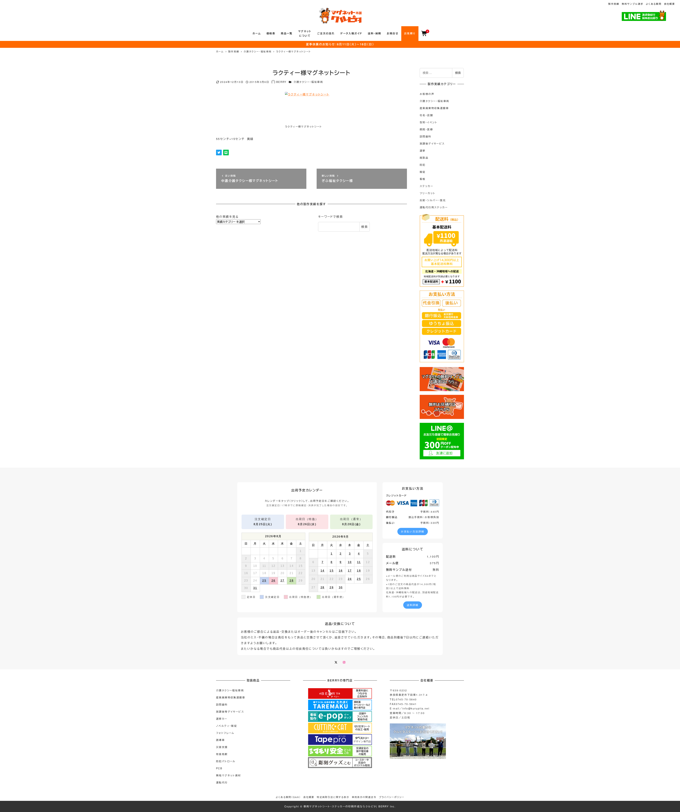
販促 (423, 172)
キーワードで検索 (330, 217)
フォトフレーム (225, 733)
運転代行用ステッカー (434, 207)
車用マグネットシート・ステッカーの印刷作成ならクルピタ (340, 806)
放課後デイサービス (432, 143)
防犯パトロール (226, 761)
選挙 (423, 150)
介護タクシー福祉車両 (230, 690)
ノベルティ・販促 (226, 726)
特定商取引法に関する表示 (333, 797)
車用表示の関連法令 (364, 797)
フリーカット (427, 193)
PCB (219, 768)
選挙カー (221, 718)
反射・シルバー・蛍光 (433, 200)
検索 (364, 227)
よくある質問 (653, 3)
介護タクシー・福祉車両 (308, 82)
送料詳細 (412, 605)
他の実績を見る (227, 217)
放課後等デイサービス (230, 711)
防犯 (423, 165)
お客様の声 (427, 94)
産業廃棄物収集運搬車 (434, 108)
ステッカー (426, 186)
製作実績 (613, 3)
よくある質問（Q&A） (288, 797)
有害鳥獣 (222, 754)
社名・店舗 (426, 115)
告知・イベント (428, 122)
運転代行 (222, 782)
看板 (423, 179)
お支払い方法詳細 (412, 531)
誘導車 (220, 740)
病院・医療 (426, 129)
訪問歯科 (425, 136)
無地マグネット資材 (228, 775)
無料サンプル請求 (632, 3)
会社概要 (669, 3)
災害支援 (222, 747)
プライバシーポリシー (391, 797)
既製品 (424, 157)
